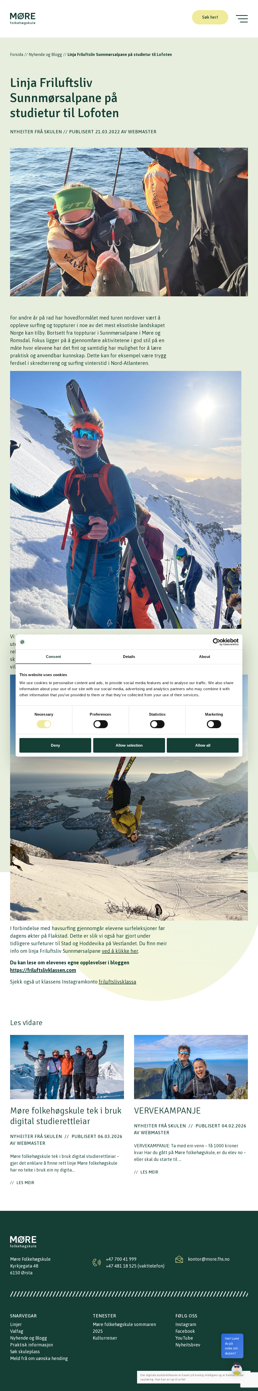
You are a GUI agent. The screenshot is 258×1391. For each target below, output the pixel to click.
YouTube (184, 1338)
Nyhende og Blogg (45, 54)
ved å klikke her (120, 951)
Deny (55, 745)
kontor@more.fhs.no (209, 1259)
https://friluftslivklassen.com (43, 970)
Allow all (202, 745)
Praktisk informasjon (31, 1344)
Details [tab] (129, 656)
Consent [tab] (53, 656)
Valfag (16, 1331)
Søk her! (210, 17)
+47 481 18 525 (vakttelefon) (135, 1266)
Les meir (22, 1182)
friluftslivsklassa (117, 982)
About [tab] (204, 656)
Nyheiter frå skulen (36, 131)
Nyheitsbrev (187, 1344)
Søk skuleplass (25, 1351)
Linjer (16, 1324)
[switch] (100, 724)
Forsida (16, 54)
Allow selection (129, 745)
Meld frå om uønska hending (39, 1358)
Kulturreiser (105, 1338)
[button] (236, 1368)
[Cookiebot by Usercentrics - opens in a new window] (217, 642)
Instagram (185, 1324)
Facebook (185, 1331)
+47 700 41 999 (121, 1259)
